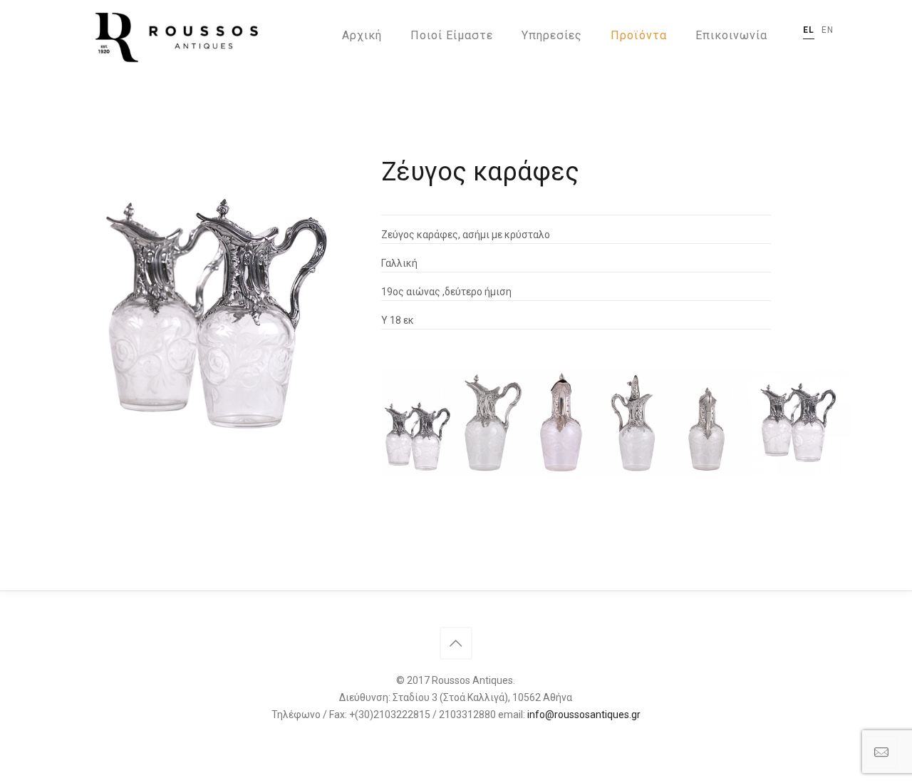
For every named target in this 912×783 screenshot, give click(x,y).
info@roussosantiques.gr (584, 714)
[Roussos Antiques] (173, 35)
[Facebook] (455, 738)
